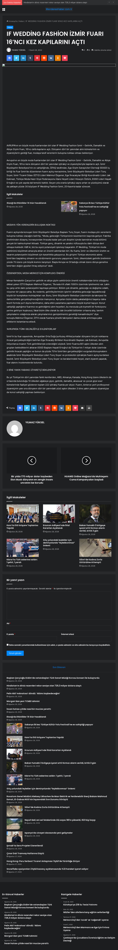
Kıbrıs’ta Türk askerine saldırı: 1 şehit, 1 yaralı (22, 561)
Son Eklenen (59, 667)
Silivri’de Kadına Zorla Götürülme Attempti (90, 561)
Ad (9, 623)
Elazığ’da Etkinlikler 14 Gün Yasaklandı (26, 203)
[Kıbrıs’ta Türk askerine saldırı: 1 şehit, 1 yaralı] (23, 548)
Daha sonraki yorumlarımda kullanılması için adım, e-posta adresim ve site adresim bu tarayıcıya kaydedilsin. (59, 645)
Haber (21, 21)
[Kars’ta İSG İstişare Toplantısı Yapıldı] (23, 513)
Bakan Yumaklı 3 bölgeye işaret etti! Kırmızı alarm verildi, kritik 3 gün (92, 528)
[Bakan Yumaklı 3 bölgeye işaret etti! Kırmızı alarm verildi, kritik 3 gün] (95, 513)
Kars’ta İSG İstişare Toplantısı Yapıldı (22, 526)
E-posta (11, 634)
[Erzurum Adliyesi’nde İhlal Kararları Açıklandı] (59, 513)
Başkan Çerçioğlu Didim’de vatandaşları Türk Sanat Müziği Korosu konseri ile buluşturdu (53, 677)
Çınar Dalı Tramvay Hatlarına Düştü (25, 853)
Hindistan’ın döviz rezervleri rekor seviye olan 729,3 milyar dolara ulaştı (44, 685)
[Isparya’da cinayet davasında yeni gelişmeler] (14, 836)
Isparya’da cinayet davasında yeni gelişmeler (49, 832)
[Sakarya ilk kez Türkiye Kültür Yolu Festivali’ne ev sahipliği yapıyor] (69, 206)
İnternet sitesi (67, 634)
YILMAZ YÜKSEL (19, 50)
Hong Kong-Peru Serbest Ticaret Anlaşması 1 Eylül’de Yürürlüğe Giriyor (43, 861)
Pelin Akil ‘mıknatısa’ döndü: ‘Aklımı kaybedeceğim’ (33, 693)
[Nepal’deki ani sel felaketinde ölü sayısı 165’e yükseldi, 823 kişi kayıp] (14, 824)
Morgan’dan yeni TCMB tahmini (23, 701)
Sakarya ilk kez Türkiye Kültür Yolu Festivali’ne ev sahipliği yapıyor (94, 207)
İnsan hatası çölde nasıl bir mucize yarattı (29, 709)
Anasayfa (12, 21)
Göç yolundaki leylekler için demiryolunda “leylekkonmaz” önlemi (59, 543)
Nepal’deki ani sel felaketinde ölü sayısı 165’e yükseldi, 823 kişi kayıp (60, 820)
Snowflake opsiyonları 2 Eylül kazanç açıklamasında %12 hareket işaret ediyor (47, 869)
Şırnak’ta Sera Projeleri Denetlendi (25, 845)
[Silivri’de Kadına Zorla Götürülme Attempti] (95, 548)
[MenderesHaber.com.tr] (59, 9)
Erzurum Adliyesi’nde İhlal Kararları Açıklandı (56, 526)
